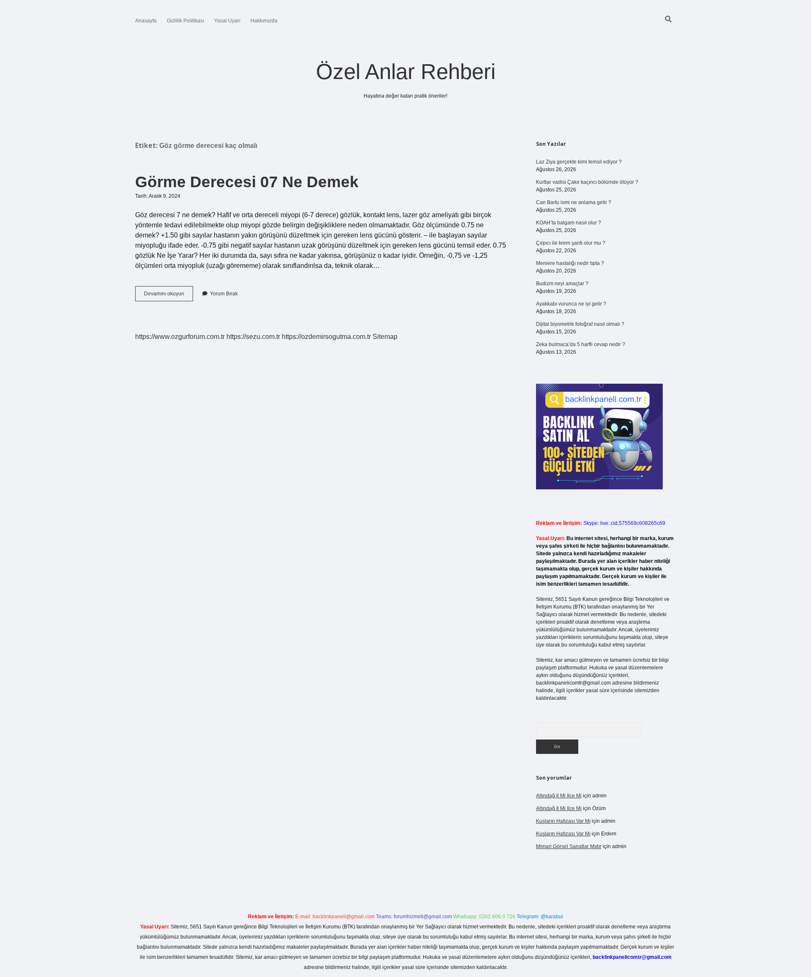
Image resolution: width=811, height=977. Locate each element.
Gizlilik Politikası (185, 21)
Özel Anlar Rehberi (405, 72)
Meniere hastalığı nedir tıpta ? (570, 263)
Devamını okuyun (168, 295)
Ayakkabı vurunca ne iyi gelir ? (571, 304)
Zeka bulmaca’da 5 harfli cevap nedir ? (580, 344)
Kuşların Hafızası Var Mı (563, 821)
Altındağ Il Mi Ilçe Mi (559, 796)
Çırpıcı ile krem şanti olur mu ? (570, 243)
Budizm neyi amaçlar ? (562, 284)
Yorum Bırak (224, 294)
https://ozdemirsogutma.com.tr (326, 336)
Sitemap (385, 336)
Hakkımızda (264, 21)
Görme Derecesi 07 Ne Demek (247, 182)
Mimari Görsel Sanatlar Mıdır (568, 846)
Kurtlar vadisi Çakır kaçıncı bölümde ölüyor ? (587, 182)
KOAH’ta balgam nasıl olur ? (568, 223)
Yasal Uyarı (227, 21)
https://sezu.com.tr (253, 336)
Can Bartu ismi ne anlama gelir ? (573, 202)
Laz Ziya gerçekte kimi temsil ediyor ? (579, 162)
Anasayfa (146, 21)
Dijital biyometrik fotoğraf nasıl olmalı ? (580, 324)
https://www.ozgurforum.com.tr (180, 336)
